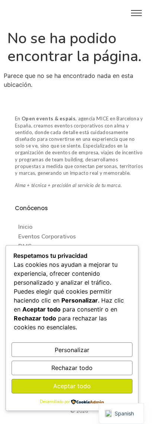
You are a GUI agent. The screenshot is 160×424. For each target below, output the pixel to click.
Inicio (25, 227)
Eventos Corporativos (47, 236)
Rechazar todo (72, 367)
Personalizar (72, 350)
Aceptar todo (72, 386)
